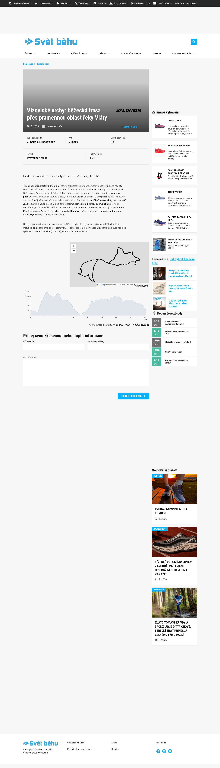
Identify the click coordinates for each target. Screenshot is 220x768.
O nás (114, 743)
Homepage (28, 64)
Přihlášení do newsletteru (79, 749)
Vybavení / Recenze (131, 53)
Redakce (115, 749)
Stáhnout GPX (130, 126)
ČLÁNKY (28, 53)
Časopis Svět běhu (182, 53)
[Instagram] (164, 751)
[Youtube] (170, 751)
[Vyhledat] (194, 42)
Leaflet (101, 285)
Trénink (102, 53)
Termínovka (53, 53)
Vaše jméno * (29, 341)
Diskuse (157, 53)
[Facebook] (158, 751)
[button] (94, 278)
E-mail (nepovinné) (96, 341)
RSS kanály (161, 743)
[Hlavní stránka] (48, 41)
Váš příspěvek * (30, 357)
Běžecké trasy (79, 53)
